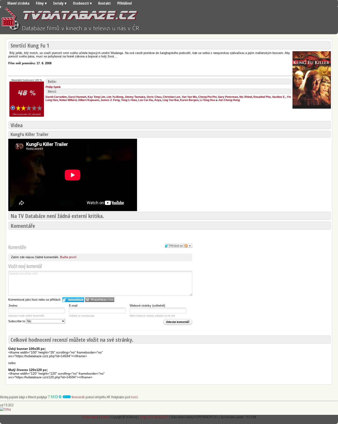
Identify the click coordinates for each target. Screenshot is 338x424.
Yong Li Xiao (129, 100)
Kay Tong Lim (96, 97)
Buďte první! (68, 257)
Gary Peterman (228, 97)
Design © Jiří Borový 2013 (154, 417)
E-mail (73, 305)
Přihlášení (124, 3)
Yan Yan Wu (189, 97)
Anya (157, 100)
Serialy (58, 3)
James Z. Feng (110, 100)
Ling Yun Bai (171, 100)
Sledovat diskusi (188, 246)
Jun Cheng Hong (229, 100)
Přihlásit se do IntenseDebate (73, 299)
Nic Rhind (245, 97)
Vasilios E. (278, 97)
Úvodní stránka (90, 417)
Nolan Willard (68, 100)
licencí (134, 397)
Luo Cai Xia (145, 100)
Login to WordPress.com (99, 299)
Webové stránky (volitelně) (147, 305)
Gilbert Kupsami (88, 100)
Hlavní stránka (18, 3)
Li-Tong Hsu (207, 100)
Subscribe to (17, 321)
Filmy (40, 3)
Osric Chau (154, 97)
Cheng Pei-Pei (207, 97)
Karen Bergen (189, 100)
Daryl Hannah (77, 97)
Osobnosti (81, 3)
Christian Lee (171, 97)
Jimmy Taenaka (135, 97)
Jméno (12, 305)
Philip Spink (53, 87)
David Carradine (56, 97)
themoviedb (78, 397)
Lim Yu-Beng (115, 97)
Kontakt (104, 3)
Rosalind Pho (262, 97)
